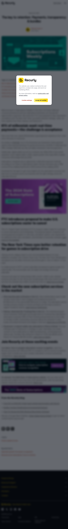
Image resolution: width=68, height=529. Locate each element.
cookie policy (42, 93)
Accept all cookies (40, 100)
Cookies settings (27, 100)
